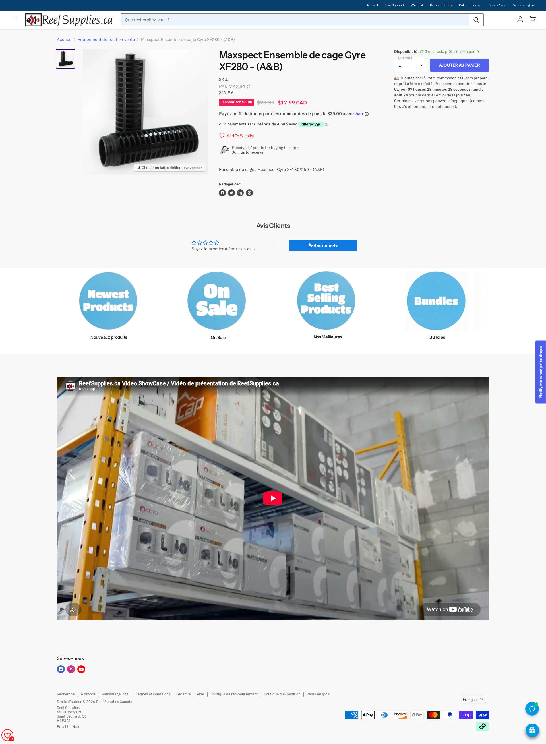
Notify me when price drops (540, 372)
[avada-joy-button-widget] (532, 730)
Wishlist (417, 5)
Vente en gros (524, 5)
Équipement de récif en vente (106, 39)
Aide (200, 694)
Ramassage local (116, 694)
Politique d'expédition (282, 694)
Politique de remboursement (234, 694)
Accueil (372, 5)
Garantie (183, 694)
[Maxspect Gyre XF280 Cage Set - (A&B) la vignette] (65, 59)
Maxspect (241, 86)
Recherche (66, 694)
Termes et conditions (153, 694)
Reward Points (441, 5)
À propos (88, 694)
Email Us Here (68, 726)
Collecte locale (470, 5)
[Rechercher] (476, 19)
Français (470, 699)
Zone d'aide (497, 5)
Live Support (394, 5)
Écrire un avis (323, 246)
